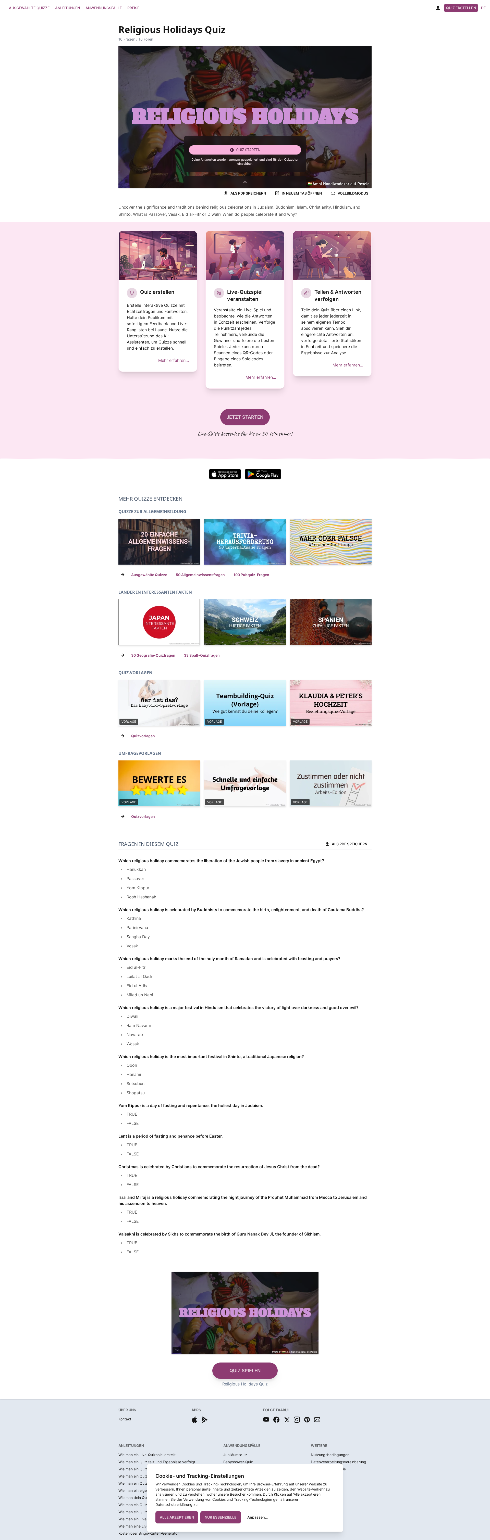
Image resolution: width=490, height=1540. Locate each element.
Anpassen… (257, 1517)
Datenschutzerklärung (173, 1504)
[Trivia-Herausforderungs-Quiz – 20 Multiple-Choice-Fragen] (245, 542)
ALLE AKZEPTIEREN (177, 1517)
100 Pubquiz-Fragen (251, 574)
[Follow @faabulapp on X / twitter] (287, 1420)
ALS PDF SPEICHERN (248, 193)
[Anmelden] (438, 8)
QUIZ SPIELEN (245, 1370)
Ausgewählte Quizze (29, 8)
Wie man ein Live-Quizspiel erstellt (147, 1455)
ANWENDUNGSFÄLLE (242, 1445)
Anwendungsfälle (103, 8)
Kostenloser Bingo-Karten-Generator (148, 1533)
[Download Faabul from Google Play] (205, 1420)
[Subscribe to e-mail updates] (317, 1420)
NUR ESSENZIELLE (221, 1517)
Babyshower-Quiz (238, 1462)
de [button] (483, 8)
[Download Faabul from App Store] (194, 1420)
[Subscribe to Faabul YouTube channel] (266, 1420)
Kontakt (124, 1419)
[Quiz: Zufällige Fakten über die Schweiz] (245, 622)
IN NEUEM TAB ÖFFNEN (302, 193)
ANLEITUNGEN (131, 1445)
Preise (133, 8)
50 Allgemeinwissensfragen (200, 574)
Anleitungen (67, 8)
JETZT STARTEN (245, 417)
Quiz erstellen (461, 8)
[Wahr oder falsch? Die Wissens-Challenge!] (331, 542)
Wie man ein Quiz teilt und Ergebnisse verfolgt (156, 1462)
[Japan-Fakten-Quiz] (159, 622)
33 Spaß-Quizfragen (202, 655)
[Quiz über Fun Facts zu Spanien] (331, 622)
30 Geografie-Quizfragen (153, 655)
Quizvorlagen (143, 736)
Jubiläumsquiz (235, 1455)
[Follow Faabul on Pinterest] (307, 1420)
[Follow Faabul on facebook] (276, 1420)
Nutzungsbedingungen (330, 1455)
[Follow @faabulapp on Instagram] (297, 1420)
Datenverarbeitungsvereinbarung (338, 1462)
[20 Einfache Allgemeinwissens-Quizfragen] (159, 542)
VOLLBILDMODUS (353, 193)
